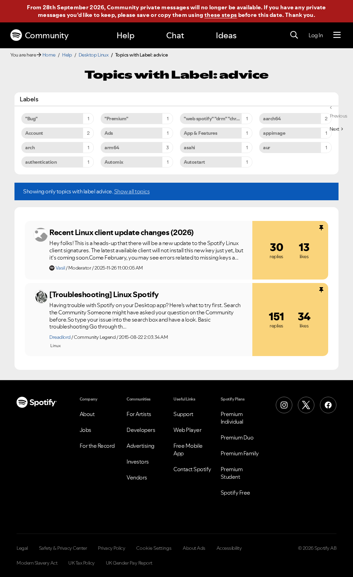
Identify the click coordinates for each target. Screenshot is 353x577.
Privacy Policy (111, 548)
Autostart (194, 162)
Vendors (137, 477)
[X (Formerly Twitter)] (306, 405)
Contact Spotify (192, 469)
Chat (175, 35)
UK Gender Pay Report (129, 563)
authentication (41, 162)
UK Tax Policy (81, 563)
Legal (22, 548)
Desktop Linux (94, 54)
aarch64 (272, 118)
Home (49, 54)
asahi (189, 147)
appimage (274, 133)
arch (29, 147)
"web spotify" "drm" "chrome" (216, 118)
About (87, 414)
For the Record (97, 445)
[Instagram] (284, 405)
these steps (220, 15)
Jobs (85, 430)
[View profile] (41, 235)
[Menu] (337, 35)
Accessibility (229, 548)
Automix (113, 162)
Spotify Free (235, 492)
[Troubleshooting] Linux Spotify (104, 294)
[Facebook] (328, 405)
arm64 (111, 147)
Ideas (226, 35)
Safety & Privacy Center (63, 548)
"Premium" (116, 118)
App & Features (200, 133)
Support (183, 414)
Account (34, 133)
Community (47, 35)
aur (266, 147)
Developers (141, 430)
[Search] (294, 35)
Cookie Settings (154, 548)
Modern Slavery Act (37, 563)
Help (125, 35)
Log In (316, 35)
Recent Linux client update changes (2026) (121, 232)
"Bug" (31, 118)
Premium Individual (232, 417)
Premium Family (240, 453)
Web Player (187, 430)
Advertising (140, 445)
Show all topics (132, 191)
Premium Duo (237, 437)
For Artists (139, 414)
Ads (108, 133)
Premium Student (232, 472)
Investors (138, 461)
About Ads (194, 548)
